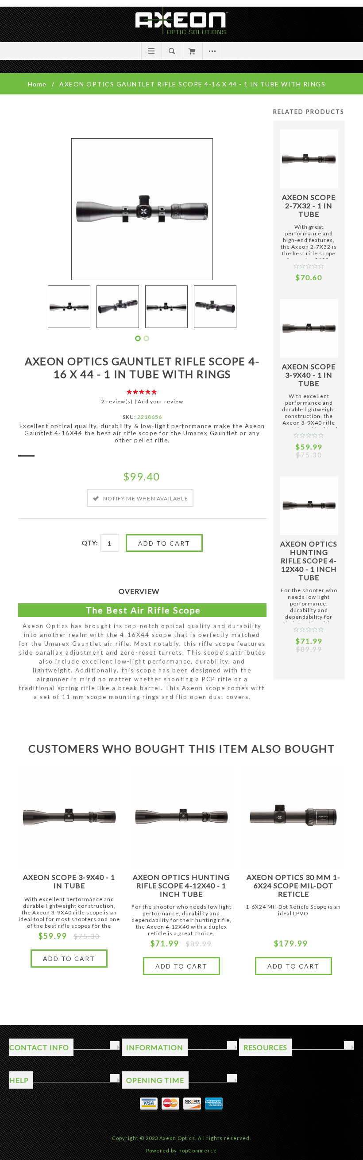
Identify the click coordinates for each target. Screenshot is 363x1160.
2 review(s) (117, 401)
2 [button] (146, 338)
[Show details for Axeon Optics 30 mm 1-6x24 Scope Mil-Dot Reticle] (293, 817)
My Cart (192, 51)
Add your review (160, 401)
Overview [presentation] (139, 591)
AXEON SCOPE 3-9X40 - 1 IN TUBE (309, 374)
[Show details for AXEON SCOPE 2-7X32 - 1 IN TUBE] (309, 158)
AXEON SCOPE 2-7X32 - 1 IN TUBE (309, 205)
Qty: (90, 543)
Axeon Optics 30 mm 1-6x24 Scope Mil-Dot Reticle (293, 885)
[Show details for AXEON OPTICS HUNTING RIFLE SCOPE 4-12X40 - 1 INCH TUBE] (309, 505)
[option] (69, 307)
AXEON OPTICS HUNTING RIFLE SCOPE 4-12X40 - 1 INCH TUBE (308, 560)
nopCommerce (197, 1150)
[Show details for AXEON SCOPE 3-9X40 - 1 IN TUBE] (309, 328)
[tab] (142, 591)
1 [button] (138, 338)
